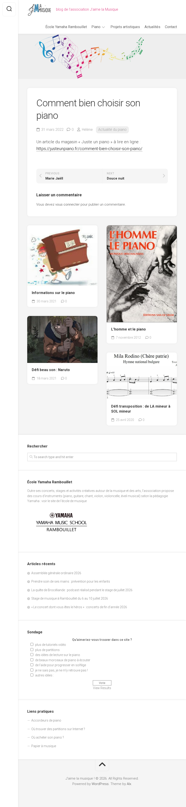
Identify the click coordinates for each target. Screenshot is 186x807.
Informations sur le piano (53, 293)
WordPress (100, 784)
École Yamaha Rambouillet (66, 27)
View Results (102, 688)
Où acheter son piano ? (47, 737)
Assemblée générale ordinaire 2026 (56, 573)
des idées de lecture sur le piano (57, 655)
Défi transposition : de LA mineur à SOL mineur (140, 409)
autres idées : (44, 675)
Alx (129, 784)
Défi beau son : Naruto (51, 370)
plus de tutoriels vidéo (50, 645)
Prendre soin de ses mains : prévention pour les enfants (70, 581)
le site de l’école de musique (67, 501)
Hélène (87, 129)
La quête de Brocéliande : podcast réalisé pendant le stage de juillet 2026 (81, 590)
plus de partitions (47, 650)
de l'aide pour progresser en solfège (60, 665)
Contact (171, 27)
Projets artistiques (125, 27)
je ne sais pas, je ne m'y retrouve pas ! (61, 670)
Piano (95, 27)
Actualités (152, 27)
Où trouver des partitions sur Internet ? (58, 729)
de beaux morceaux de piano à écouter (62, 660)
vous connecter (67, 204)
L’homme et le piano (128, 329)
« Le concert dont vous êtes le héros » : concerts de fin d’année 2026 (79, 607)
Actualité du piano (112, 129)
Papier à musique (43, 746)
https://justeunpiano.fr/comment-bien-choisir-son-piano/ (89, 148)
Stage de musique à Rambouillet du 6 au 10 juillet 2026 (69, 598)
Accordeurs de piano (46, 720)
